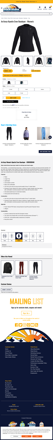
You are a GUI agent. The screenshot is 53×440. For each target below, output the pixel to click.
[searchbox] (49, 13)
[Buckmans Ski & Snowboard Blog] (31, 424)
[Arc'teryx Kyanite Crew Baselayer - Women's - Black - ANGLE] (17, 61)
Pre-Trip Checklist (35, 369)
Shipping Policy (9, 395)
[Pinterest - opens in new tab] (28, 325)
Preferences (15, 436)
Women (5, 18)
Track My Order (9, 387)
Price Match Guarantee (11, 355)
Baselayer (21, 18)
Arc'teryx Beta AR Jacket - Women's (26, 144)
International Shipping (11, 397)
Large (9, 93)
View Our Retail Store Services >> (26, 1)
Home (2, 18)
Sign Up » (26, 313)
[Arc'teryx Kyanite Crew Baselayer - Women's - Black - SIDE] (28, 61)
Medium (42, 89)
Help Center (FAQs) (10, 357)
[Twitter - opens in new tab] (20, 325)
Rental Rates (34, 355)
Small (26, 89)
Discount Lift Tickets (36, 359)
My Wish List (8, 385)
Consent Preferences (26, 418)
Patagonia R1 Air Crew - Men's (7, 277)
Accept (37, 436)
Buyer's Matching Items (8, 125)
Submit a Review (6, 289)
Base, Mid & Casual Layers (13, 18)
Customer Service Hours (39, 406)
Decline (26, 436)
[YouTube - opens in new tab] (32, 325)
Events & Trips (34, 367)
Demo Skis (33, 365)
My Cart (50, 8)
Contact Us (8, 351)
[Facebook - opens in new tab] (16, 325)
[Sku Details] (18, 107)
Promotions (8, 393)
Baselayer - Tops (27, 18)
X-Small (10, 89)
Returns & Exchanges (11, 389)
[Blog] (36, 325)
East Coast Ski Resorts (37, 371)
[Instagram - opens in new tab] (24, 325)
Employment (34, 373)
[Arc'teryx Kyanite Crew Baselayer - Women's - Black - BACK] (39, 61)
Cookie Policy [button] (5, 433)
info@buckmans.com (14, 406)
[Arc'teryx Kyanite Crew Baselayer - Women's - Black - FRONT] (6, 61)
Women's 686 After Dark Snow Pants (21, 277)
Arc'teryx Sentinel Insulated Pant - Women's (43, 144)
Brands (7, 391)
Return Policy (8, 353)
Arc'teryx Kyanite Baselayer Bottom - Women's (9, 144)
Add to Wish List (26, 97)
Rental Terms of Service (37, 357)
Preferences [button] (31, 433)
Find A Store (40, 9)
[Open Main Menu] (2, 8)
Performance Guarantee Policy (39, 363)
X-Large (21, 93)
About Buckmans (35, 349)
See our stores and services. (13, 410)
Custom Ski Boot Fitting (37, 361)
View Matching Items (45, 151)
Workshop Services (36, 353)
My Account (45, 9)
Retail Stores (34, 351)
